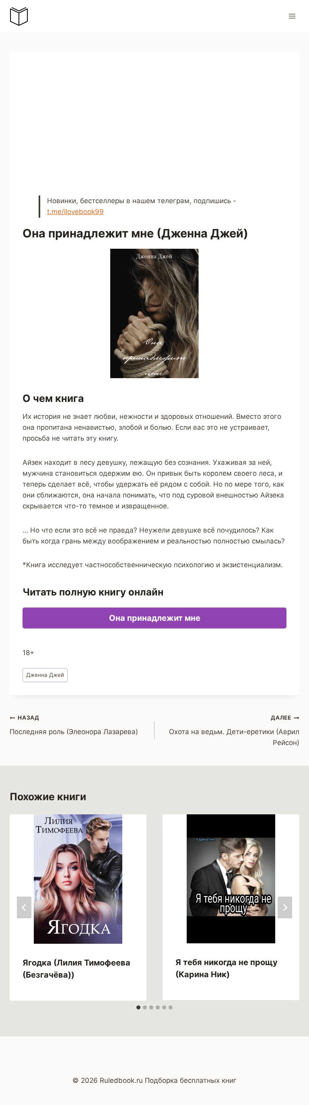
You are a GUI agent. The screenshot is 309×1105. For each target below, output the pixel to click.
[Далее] (285, 907)
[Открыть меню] (291, 16)
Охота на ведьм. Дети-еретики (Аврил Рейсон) (234, 730)
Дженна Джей (45, 675)
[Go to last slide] (24, 907)
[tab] (138, 1007)
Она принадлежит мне (154, 618)
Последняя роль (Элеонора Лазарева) (74, 725)
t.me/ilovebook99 (75, 212)
